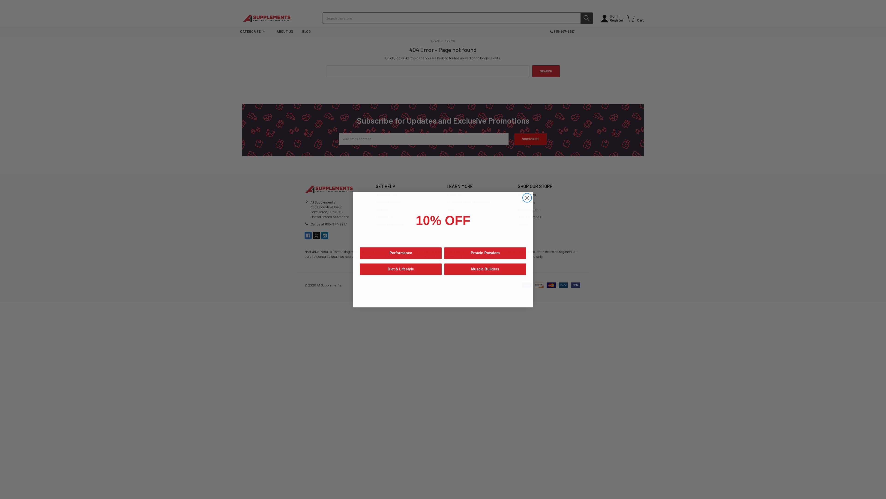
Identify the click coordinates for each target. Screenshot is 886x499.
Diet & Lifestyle (400, 271)
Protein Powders (485, 255)
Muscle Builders (485, 271)
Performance (401, 255)
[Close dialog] (527, 198)
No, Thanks (443, 288)
